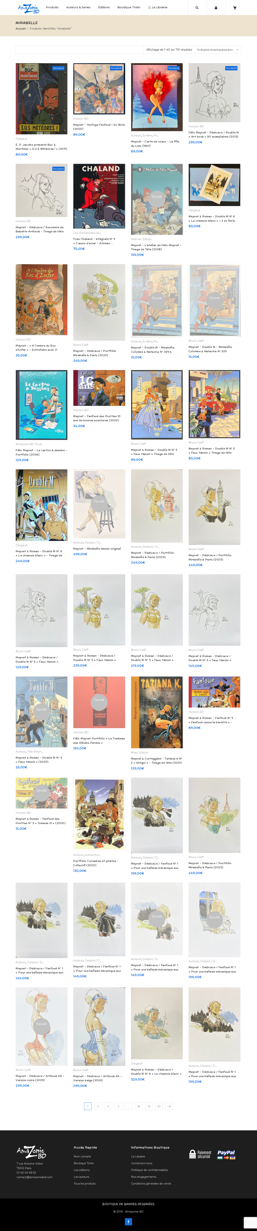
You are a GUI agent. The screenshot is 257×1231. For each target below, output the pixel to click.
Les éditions (82, 1170)
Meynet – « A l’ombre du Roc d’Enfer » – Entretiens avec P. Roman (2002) (37, 350)
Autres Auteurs (95, 855)
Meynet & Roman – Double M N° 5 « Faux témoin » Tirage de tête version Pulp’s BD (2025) (154, 454)
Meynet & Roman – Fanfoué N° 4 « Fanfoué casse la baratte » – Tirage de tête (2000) (211, 722)
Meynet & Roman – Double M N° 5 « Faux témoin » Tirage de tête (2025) (212, 453)
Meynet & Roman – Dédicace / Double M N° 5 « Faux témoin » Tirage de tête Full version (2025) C (98, 660)
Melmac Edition (141, 239)
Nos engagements (143, 1177)
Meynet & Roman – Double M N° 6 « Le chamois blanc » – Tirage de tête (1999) (39, 555)
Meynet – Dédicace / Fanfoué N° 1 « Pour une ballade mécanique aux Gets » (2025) (39, 972)
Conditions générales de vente (151, 1183)
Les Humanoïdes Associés (90, 233)
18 (138, 1106)
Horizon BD (81, 118)
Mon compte (82, 1156)
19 (149, 1106)
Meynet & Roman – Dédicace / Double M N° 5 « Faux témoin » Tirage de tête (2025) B (152, 660)
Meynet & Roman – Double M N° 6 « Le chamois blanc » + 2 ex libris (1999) (212, 220)
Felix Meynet (35, 751)
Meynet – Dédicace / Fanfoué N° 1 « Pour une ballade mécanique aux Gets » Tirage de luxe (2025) (155, 868)
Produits (52, 7)
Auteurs (136, 135)
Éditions (104, 7)
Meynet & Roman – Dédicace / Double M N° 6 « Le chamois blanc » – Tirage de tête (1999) (156, 1074)
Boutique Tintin (128, 7)
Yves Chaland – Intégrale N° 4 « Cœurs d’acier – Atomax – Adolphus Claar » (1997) (94, 243)
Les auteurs (81, 1177)
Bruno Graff (80, 345)
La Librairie (159, 7)
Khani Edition (139, 752)
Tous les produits (85, 1183)
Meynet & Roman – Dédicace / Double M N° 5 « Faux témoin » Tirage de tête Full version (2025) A (214, 660)
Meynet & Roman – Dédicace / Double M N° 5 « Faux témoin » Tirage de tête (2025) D (37, 661)
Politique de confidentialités (149, 1170)
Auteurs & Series (78, 7)
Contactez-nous (141, 1163)
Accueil (21, 28)
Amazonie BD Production (32, 444)
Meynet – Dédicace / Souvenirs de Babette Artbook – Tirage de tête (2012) (39, 231)
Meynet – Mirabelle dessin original (97, 548)
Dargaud (21, 138)
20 (159, 1106)
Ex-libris (147, 135)
